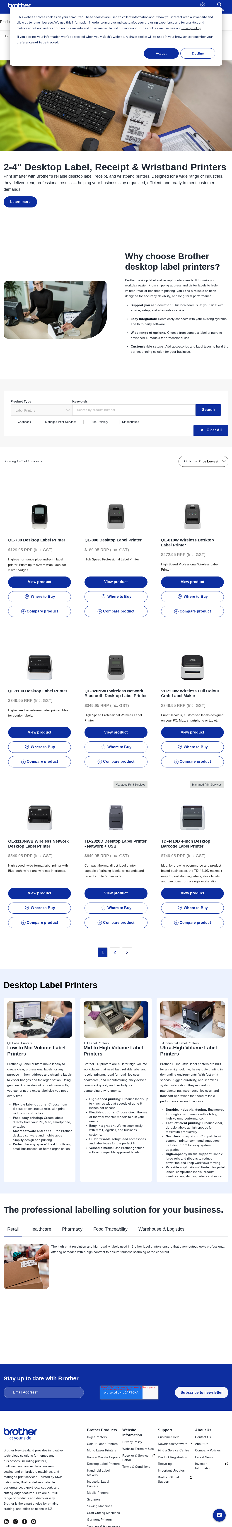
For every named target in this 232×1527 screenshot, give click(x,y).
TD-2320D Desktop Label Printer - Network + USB (116, 843)
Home (8, 36)
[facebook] (24, 1521)
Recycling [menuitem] (165, 1463)
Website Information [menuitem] (132, 1432)
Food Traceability (110, 1229)
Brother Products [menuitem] (102, 1430)
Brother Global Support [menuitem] (168, 1479)
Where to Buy (43, 596)
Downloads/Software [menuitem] (172, 1444)
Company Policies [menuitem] (208, 1450)
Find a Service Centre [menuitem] (173, 1450)
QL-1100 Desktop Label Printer (37, 691)
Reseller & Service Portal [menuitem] (135, 1458)
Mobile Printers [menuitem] (98, 1492)
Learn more (20, 202)
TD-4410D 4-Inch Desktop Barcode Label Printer (185, 843)
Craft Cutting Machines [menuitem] (103, 1513)
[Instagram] (15, 1521)
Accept (161, 53)
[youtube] (33, 1521)
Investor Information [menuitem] (203, 1466)
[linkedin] (6, 1521)
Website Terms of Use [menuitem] (138, 1449)
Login (202, 10)
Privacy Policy (191, 28)
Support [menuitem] (165, 1430)
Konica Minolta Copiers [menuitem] (103, 1457)
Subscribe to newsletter (202, 1392)
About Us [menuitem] (203, 1430)
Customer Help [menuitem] (168, 1437)
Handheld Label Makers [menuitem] (98, 1473)
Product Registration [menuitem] (172, 1457)
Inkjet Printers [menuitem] (97, 1437)
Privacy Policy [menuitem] (132, 1442)
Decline (198, 53)
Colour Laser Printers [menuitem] (102, 1444)
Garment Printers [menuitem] (99, 1519)
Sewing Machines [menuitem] (99, 1506)
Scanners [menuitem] (94, 1499)
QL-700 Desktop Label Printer (36, 540)
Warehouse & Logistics (161, 1229)
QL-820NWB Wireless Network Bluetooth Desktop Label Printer (116, 693)
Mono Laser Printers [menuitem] (101, 1450)
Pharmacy (72, 1229)
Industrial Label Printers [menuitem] (98, 1484)
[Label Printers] (41, 410)
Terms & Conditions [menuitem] (136, 1466)
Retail (13, 1229)
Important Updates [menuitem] (171, 1470)
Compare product (42, 611)
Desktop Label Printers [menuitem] (103, 1463)
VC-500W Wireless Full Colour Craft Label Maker (190, 693)
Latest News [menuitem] (204, 1457)
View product (39, 582)
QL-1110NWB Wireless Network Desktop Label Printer (38, 843)
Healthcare (40, 1229)
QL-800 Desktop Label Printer (113, 540)
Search (208, 410)
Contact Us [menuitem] (203, 1437)
